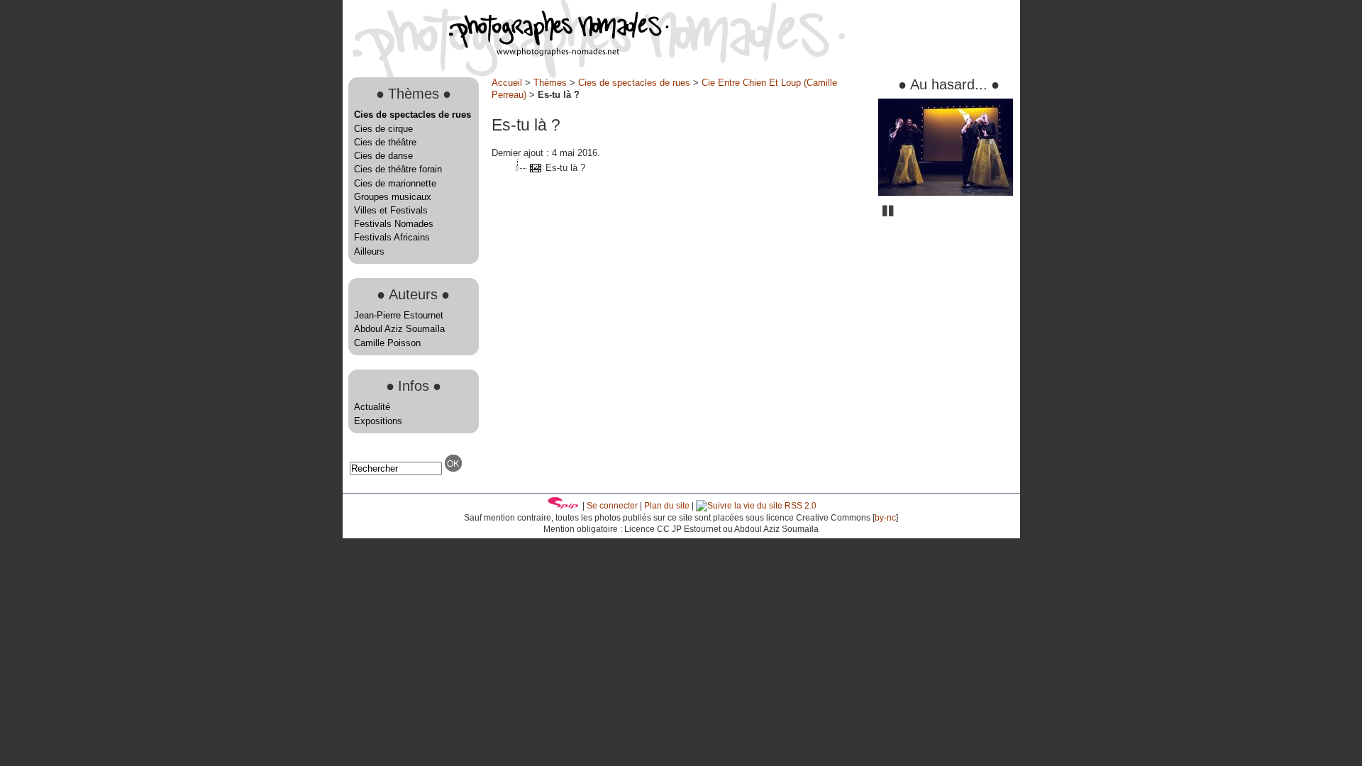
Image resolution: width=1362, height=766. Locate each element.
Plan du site (667, 505)
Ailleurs (369, 251)
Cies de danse (383, 155)
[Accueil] (506, 53)
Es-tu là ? (565, 167)
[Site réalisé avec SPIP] (563, 505)
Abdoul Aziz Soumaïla (399, 328)
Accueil (507, 82)
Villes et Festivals (391, 210)
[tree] (680, 168)
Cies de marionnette (395, 183)
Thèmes (550, 82)
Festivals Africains (392, 237)
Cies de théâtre (385, 142)
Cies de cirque (383, 128)
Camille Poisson (387, 343)
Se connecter (612, 505)
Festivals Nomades (393, 223)
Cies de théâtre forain (398, 169)
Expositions (378, 421)
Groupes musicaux (392, 197)
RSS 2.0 (799, 505)
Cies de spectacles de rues (412, 114)
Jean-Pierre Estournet (398, 315)
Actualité (372, 406)
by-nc (885, 518)
